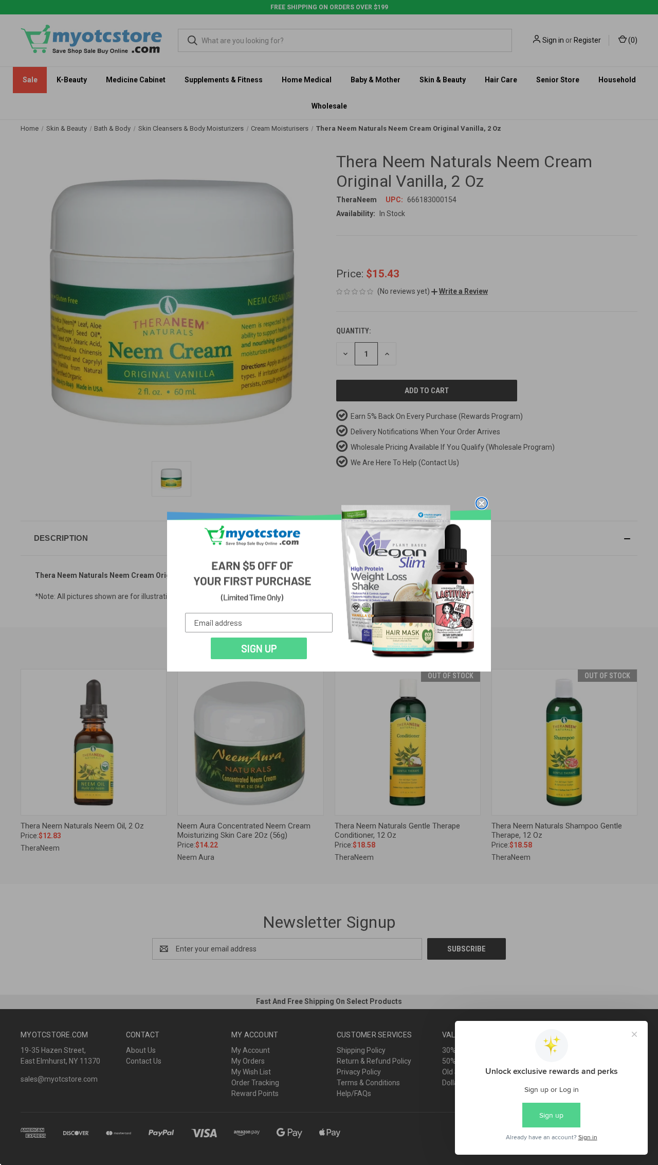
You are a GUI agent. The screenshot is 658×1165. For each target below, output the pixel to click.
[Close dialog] (482, 503)
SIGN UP (259, 648)
